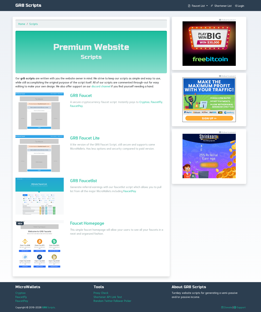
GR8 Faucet (81, 95)
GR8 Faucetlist (83, 180)
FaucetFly (156, 102)
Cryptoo (144, 102)
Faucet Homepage (87, 223)
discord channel (100, 86)
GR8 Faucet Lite (85, 137)
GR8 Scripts (28, 5)
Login (241, 5)
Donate (228, 307)
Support (241, 307)
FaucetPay (76, 105)
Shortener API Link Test (108, 296)
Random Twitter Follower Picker (112, 300)
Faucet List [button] (198, 5)
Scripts (33, 23)
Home (21, 23)
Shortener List (223, 5)
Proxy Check (101, 292)
